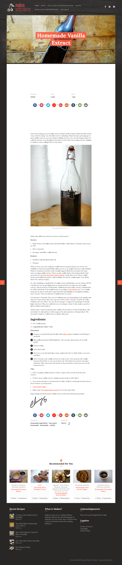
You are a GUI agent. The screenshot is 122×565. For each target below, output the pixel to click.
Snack (40, 485)
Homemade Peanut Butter (18, 490)
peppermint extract (51, 390)
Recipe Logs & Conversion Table (47, 9)
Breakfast (15, 485)
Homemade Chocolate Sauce (103, 490)
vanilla (52, 425)
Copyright (84, 529)
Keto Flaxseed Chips (23, 547)
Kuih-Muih (63, 489)
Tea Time (65, 491)
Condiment (21, 485)
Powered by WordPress (105, 560)
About (43, 5)
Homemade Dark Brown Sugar (82, 488)
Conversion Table (39, 387)
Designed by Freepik (99, 515)
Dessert (107, 485)
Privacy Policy (85, 531)
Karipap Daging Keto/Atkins (61, 494)
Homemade (34, 425)
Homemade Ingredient (39, 423)
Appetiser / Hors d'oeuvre (61, 485)
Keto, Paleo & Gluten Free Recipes (60, 5)
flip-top (66, 334)
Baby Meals (65, 9)
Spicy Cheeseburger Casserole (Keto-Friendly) (27, 533)
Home (37, 5)
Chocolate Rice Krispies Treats (40, 488)
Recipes (78, 5)
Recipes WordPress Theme (89, 560)
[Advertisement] (61, 77)
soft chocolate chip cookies (53, 275)
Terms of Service (86, 526)
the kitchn (73, 289)
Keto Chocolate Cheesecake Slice (28, 541)
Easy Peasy (53, 423)
